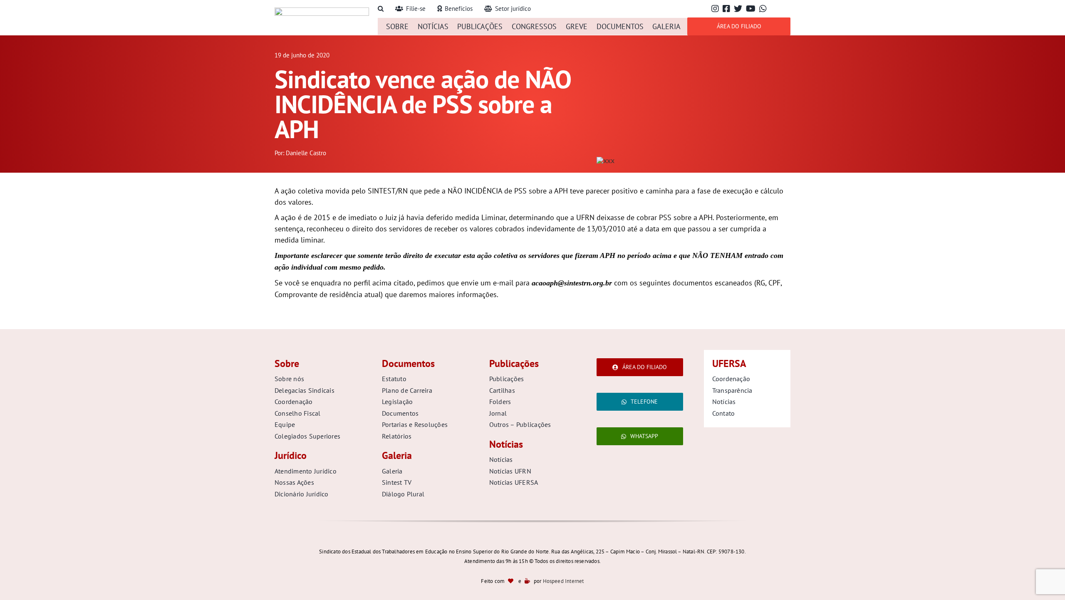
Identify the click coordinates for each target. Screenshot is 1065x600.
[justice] (605, 160)
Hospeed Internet (563, 581)
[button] (381, 9)
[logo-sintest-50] (322, 11)
